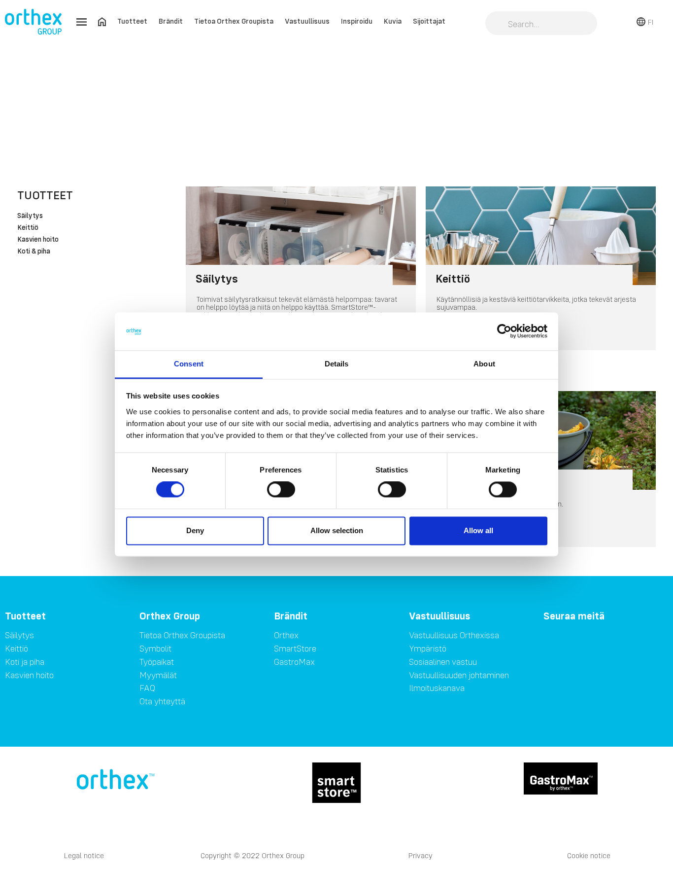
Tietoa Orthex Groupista (233, 21)
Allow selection (336, 530)
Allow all (478, 530)
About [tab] (484, 364)
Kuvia (393, 21)
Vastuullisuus (307, 21)
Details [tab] (337, 364)
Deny (195, 530)
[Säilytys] (301, 235)
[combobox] (541, 24)
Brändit (171, 21)
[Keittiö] (541, 235)
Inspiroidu (356, 21)
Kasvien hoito (38, 240)
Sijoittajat (429, 21)
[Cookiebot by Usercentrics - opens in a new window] (504, 331)
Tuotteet (132, 21)
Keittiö (27, 228)
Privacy (420, 855)
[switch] (281, 490)
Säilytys (30, 216)
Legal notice (84, 855)
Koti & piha (33, 251)
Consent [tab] (188, 364)
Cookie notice (588, 855)
